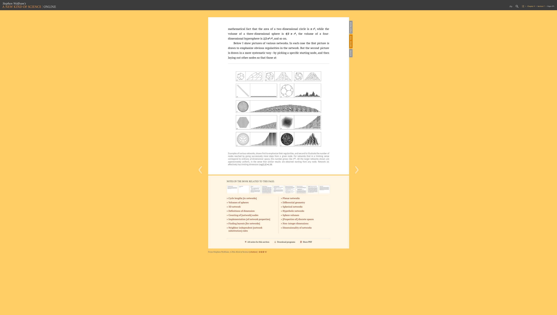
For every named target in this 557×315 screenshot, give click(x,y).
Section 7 (541, 6)
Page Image (351, 27)
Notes (351, 53)
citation (253, 252)
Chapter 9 (531, 6)
